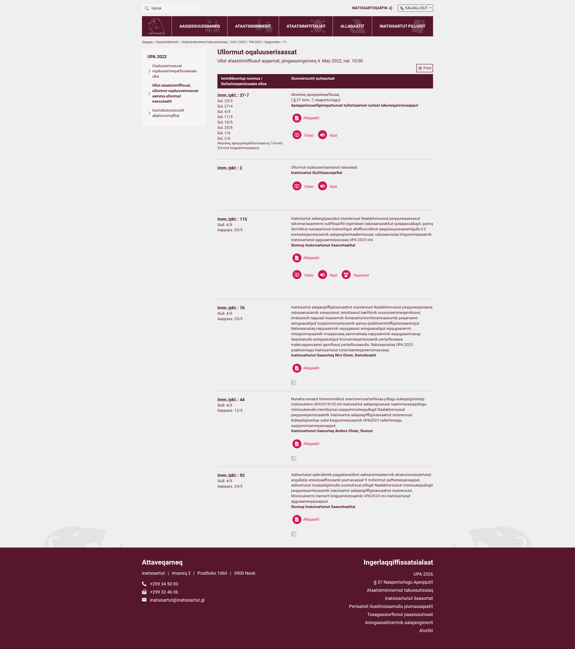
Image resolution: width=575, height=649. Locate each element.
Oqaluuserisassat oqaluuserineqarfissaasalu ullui (174, 71)
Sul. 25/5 (225, 127)
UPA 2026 (423, 574)
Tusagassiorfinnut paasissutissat (400, 614)
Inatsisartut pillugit (402, 26)
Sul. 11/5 (225, 116)
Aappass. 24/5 (230, 486)
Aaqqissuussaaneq (199, 26)
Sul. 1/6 (223, 133)
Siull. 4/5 (224, 224)
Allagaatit (352, 26)
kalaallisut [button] (416, 8)
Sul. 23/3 (225, 101)
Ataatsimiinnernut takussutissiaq (204, 42)
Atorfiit (426, 630)
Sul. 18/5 (225, 122)
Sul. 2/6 (223, 138)
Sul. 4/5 (223, 111)
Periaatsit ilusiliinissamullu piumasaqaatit (391, 606)
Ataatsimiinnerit (253, 26)
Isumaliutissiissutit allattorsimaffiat (168, 113)
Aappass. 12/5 (230, 410)
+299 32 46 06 (164, 592)
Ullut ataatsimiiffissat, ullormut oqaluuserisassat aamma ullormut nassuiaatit (175, 93)
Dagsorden (272, 42)
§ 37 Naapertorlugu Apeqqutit (403, 582)
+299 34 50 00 (164, 584)
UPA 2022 (157, 56)
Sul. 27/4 (225, 106)
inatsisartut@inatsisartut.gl (177, 600)
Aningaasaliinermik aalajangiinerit (399, 622)
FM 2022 (255, 42)
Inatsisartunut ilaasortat (409, 598)
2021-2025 (238, 42)
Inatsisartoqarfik (370, 8)
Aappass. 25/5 (230, 230)
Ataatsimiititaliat (306, 26)
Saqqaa (147, 42)
